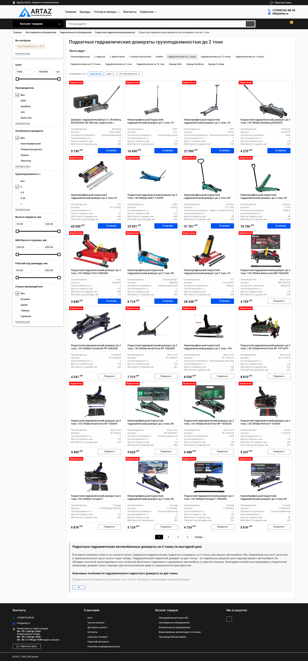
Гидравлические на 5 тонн (118, 64)
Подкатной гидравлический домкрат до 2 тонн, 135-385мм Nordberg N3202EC (265, 121)
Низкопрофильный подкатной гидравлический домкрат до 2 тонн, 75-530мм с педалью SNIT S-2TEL (207, 122)
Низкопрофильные (80, 56)
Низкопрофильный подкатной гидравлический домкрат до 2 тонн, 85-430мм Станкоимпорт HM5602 (150, 273)
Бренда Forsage (216, 64)
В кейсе (159, 56)
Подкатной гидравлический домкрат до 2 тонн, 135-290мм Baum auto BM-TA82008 (265, 272)
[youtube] (229, 619)
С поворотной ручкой (140, 56)
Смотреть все (22, 123)
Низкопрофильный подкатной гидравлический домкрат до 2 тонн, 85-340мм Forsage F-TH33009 (150, 498)
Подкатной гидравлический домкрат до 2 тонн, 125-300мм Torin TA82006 (96, 272)
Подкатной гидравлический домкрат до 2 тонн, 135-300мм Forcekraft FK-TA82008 (96, 347)
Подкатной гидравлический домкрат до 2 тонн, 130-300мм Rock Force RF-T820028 (209, 422)
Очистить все (22, 53)
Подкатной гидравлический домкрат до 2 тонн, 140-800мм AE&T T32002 (152, 196)
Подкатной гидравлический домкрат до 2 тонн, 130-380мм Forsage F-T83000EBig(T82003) (96, 498)
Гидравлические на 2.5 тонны (216, 56)
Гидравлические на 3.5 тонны (85, 64)
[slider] (17, 79)
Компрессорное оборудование (174, 627)
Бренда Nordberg (195, 64)
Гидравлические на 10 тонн (151, 64)
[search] (250, 24)
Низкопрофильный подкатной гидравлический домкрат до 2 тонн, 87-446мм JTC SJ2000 (94, 197)
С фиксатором (117, 56)
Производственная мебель (172, 637)
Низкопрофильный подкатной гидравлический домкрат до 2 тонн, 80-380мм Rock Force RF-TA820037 (150, 423)
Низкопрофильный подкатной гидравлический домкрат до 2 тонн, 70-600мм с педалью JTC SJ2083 (207, 273)
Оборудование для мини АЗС (173, 618)
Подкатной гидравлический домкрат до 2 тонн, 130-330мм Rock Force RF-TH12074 (265, 347)
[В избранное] (118, 85)
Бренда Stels (175, 64)
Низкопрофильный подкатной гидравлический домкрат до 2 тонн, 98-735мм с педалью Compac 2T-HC (264, 197)
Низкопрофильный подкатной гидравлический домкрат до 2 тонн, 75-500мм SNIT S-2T (150, 122)
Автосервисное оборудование (174, 622)
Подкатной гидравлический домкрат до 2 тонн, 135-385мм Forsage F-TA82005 (209, 497)
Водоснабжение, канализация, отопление (180, 632)
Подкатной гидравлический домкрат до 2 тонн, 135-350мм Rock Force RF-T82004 (96, 422)
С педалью (99, 56)
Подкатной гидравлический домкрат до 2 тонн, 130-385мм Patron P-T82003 (265, 422)
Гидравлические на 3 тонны (249, 56)
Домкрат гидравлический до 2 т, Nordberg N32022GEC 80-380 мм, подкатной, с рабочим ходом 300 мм (96, 122)
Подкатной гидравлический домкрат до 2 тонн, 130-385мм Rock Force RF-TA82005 (152, 347)
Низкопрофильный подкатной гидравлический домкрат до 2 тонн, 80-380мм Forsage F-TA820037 (264, 498)
